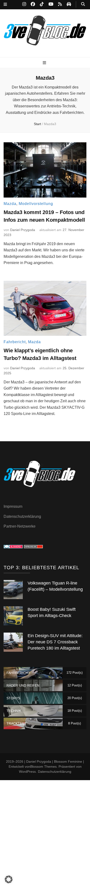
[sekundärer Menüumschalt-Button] (5, 4)
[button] (8, 879)
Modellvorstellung (36, 204)
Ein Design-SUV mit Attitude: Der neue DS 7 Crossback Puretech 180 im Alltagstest (55, 642)
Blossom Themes (43, 766)
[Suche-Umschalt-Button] (83, 4)
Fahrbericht (15, 342)
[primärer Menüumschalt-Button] (45, 63)
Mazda (10, 204)
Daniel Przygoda (22, 230)
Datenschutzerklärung (22, 516)
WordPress (27, 771)
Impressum (13, 506)
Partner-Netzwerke (20, 526)
